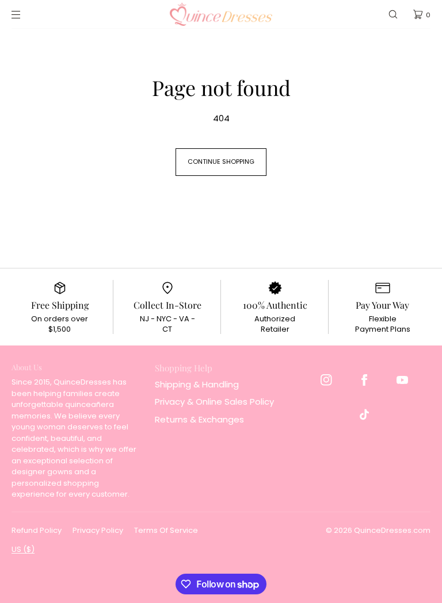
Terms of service (166, 530)
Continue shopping (221, 161)
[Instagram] (326, 380)
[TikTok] (364, 414)
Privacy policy (98, 530)
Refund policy (37, 530)
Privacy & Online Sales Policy (214, 401)
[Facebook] (364, 380)
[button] (393, 14)
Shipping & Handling (197, 384)
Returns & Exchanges (199, 419)
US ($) (23, 549)
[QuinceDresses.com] (221, 14)
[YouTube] (402, 380)
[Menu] (25, 14)
